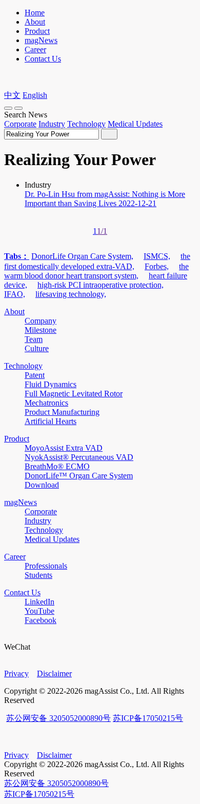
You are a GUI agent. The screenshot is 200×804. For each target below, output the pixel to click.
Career (35, 49)
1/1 (102, 231)
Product (37, 31)
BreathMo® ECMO (57, 466)
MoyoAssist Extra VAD (64, 448)
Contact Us (43, 58)
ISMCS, (157, 256)
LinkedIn (39, 601)
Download (42, 484)
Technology (86, 123)
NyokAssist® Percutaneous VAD (79, 457)
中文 (12, 95)
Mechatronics (46, 402)
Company (40, 320)
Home (35, 12)
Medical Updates (135, 123)
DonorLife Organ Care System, (82, 256)
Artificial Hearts (50, 421)
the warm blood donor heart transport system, (96, 271)
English (35, 95)
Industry (51, 123)
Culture (37, 348)
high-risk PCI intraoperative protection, (100, 284)
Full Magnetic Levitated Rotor (74, 393)
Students (38, 575)
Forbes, (157, 266)
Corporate (20, 123)
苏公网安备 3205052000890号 (58, 718)
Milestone (40, 330)
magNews (41, 40)
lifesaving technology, (70, 294)
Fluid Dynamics (50, 384)
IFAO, (14, 294)
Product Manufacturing (62, 412)
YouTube (39, 611)
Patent (35, 375)
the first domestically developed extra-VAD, (97, 261)
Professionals (46, 565)
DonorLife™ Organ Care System (79, 475)
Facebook (40, 620)
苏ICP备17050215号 (148, 718)
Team (34, 339)
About (35, 21)
